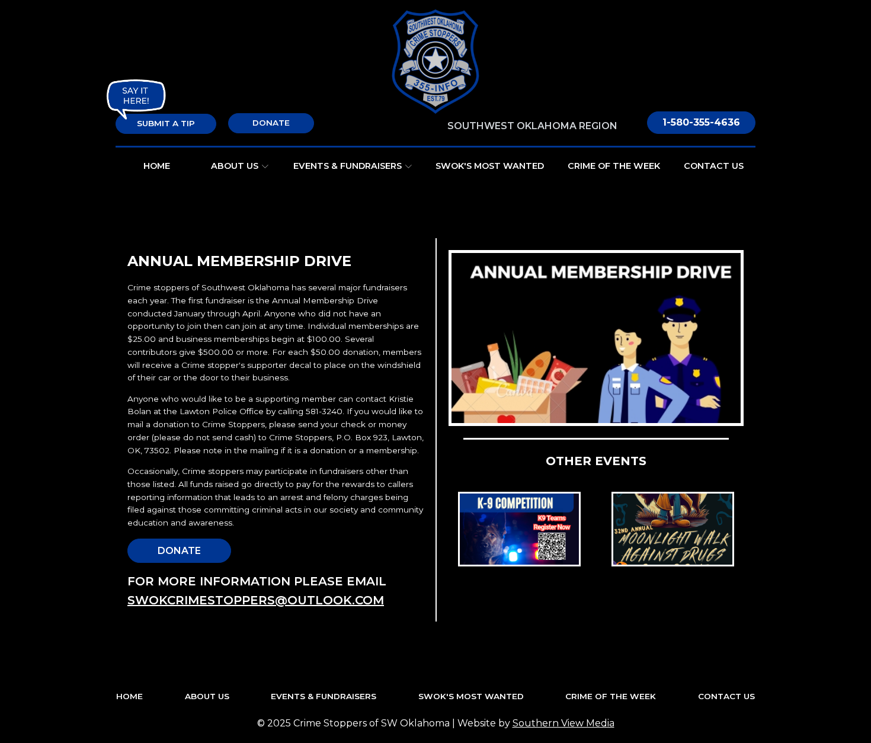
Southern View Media (563, 723)
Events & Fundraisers (347, 166)
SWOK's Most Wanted (490, 166)
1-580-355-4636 (701, 122)
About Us (234, 166)
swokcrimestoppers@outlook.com (255, 600)
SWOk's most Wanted (471, 696)
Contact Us (714, 166)
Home (156, 166)
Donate (271, 122)
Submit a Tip (166, 123)
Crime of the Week (614, 166)
